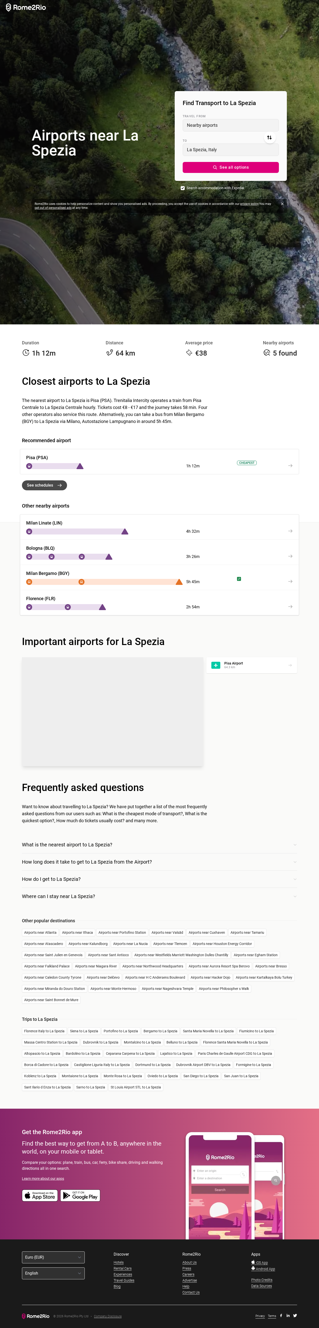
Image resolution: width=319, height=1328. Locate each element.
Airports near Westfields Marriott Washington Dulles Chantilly (181, 955)
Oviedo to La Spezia (163, 1076)
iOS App (261, 1263)
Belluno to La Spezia (182, 1042)
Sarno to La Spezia (90, 1087)
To (185, 140)
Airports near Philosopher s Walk (224, 989)
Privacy (260, 1316)
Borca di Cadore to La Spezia (46, 1065)
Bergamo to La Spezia (160, 1031)
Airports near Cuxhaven (207, 932)
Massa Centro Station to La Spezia (51, 1042)
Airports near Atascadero (43, 944)
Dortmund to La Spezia (153, 1065)
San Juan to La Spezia (241, 1076)
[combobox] (231, 125)
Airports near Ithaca (77, 932)
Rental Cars (123, 1268)
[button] (231, 167)
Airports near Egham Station (256, 955)
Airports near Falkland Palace (47, 966)
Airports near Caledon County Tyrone (52, 977)
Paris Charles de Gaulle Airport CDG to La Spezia (235, 1054)
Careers (188, 1274)
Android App (265, 1269)
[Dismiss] (282, 204)
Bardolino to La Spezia (83, 1054)
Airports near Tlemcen (170, 944)
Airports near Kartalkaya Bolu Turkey (264, 977)
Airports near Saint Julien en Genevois (53, 955)
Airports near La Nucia (130, 944)
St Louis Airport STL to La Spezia (136, 1087)
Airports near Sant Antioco (108, 955)
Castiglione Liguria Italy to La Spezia (102, 1065)
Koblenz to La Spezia (40, 1076)
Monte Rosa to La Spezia (123, 1076)
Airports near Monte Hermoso (113, 989)
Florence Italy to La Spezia (44, 1031)
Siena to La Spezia (84, 1031)
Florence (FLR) (40, 598)
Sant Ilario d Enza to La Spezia (47, 1087)
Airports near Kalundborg (88, 944)
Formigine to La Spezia (253, 1065)
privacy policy (249, 204)
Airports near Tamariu (247, 932)
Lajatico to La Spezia (176, 1054)
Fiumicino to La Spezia (256, 1031)
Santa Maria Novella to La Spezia (208, 1031)
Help (185, 1286)
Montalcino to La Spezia (142, 1042)
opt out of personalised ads (53, 208)
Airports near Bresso (271, 966)
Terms (272, 1316)
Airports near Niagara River (96, 966)
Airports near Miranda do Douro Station (54, 989)
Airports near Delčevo (103, 977)
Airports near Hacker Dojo (210, 977)
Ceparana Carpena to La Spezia (130, 1054)
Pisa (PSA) (37, 457)
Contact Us (191, 1292)
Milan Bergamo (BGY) (47, 573)
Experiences (123, 1274)
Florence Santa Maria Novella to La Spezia (235, 1042)
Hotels (119, 1262)
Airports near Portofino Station (122, 932)
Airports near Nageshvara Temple (167, 989)
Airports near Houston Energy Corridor (222, 944)
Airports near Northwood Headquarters (152, 966)
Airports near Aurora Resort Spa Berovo (219, 966)
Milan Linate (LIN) (44, 523)
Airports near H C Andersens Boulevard (155, 977)
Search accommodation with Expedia (215, 188)
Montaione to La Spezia (80, 1076)
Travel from (194, 116)
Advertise (189, 1280)
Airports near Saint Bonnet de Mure (51, 1000)
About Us (189, 1262)
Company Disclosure (108, 1316)
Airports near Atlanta (40, 932)
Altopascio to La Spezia (42, 1054)
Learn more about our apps (43, 1179)
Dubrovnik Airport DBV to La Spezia (203, 1065)
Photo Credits (261, 1280)
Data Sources (261, 1286)
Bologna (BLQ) (40, 548)
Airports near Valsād (167, 932)
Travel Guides (124, 1280)
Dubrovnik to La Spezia (100, 1042)
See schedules (40, 485)
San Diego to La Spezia (201, 1076)
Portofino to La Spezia (121, 1031)
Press (186, 1268)
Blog (117, 1286)
